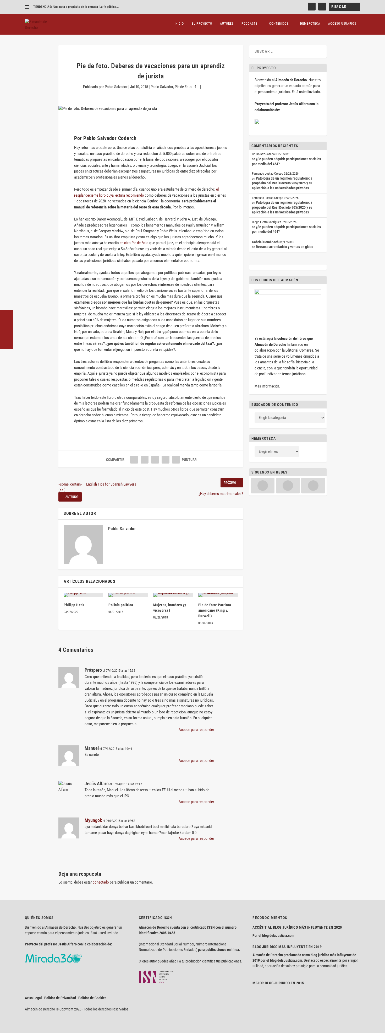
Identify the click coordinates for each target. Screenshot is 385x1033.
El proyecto (202, 23)
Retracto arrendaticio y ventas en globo (284, 247)
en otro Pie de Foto (134, 242)
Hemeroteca (310, 23)
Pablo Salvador (116, 86)
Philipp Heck (74, 605)
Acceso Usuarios (342, 23)
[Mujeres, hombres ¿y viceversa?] (173, 595)
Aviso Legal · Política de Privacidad (50, 998)
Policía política (120, 605)
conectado (101, 882)
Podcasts (249, 23)
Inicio (179, 23)
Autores (227, 23)
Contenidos (278, 23)
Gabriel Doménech (265, 242)
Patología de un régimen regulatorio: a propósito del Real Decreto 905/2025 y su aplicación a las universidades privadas (282, 183)
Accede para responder (196, 729)
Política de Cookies (92, 998)
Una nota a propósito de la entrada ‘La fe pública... (86, 7)
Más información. (267, 386)
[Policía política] (128, 595)
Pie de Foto (183, 86)
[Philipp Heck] (83, 595)
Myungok (93, 820)
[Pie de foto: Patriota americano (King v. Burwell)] (218, 595)
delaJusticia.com (282, 935)
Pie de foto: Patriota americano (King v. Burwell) (214, 610)
